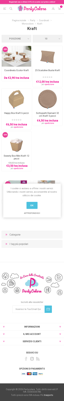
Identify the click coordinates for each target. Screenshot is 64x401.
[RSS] (37, 358)
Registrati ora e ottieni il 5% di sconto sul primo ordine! (32, 2)
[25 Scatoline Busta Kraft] (47, 56)
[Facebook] (26, 358)
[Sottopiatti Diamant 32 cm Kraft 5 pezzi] (47, 99)
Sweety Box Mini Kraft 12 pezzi (16, 157)
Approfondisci (32, 213)
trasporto (48, 395)
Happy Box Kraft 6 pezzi (16, 113)
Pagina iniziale (19, 20)
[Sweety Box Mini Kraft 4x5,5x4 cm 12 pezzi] (16, 141)
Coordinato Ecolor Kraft (16, 70)
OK (32, 205)
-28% (5, 49)
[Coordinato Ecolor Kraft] (16, 56)
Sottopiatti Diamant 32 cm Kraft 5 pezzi (47, 114)
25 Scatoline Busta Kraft (47, 70)
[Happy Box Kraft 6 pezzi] (16, 99)
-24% (5, 135)
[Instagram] (32, 358)
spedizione (49, 84)
